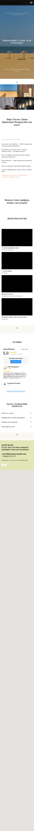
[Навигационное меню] (31, 2)
